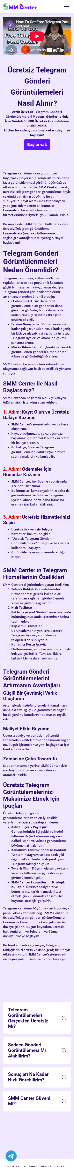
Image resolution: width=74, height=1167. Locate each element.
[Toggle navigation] (66, 7)
